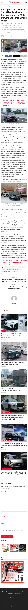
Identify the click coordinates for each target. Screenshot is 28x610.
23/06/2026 (4, 339)
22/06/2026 (4, 449)
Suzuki (3, 269)
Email (3, 516)
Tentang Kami (5, 591)
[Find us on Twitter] (13, 606)
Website (3, 523)
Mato (7, 36)
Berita (4, 330)
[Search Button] (26, 2)
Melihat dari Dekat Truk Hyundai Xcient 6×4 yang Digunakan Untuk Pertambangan (15, 262)
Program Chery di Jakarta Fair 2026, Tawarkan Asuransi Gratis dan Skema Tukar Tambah (12, 335)
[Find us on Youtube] (15, 606)
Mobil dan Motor (8, 6)
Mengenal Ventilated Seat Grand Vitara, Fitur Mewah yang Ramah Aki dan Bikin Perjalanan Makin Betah (13, 417)
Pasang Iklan (10, 593)
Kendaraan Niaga (9, 267)
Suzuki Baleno (10, 269)
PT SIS (23, 267)
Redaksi (11, 591)
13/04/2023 (12, 36)
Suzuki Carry (18, 269)
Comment (4, 491)
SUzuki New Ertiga (6, 271)
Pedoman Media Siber (19, 591)
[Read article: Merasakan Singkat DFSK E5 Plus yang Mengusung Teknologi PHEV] (14, 351)
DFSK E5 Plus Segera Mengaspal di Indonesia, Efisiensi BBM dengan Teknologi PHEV (14, 445)
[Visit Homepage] (14, 2)
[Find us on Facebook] (11, 606)
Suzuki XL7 (15, 271)
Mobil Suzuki (17, 267)
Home (2, 6)
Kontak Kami (17, 593)
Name (3, 510)
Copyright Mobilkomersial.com (15, 602)
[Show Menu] (2, 2)
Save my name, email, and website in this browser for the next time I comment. (13, 531)
